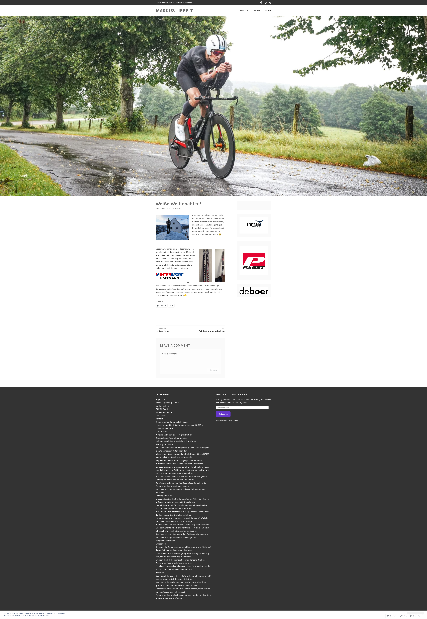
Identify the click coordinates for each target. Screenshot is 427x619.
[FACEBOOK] (261, 2)
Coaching (256, 10)
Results (243, 10)
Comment (213, 370)
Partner (268, 10)
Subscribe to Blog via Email (232, 394)
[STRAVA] (270, 2)
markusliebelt (176, 208)
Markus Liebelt (174, 10)
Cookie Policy (45, 615)
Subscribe (223, 414)
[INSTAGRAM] (265, 2)
